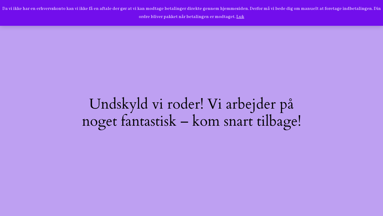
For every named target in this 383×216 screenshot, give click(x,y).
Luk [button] (240, 17)
